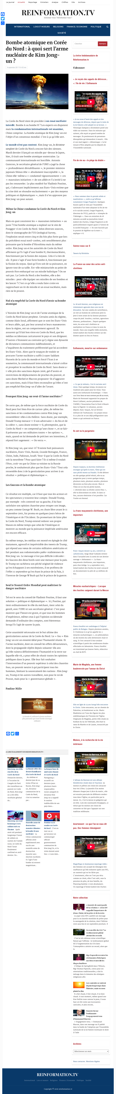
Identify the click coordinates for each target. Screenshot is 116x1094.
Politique (96, 27)
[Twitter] (2, 18)
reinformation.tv (58, 12)
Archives (81, 2)
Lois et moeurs (42, 27)
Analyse (55, 2)
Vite (73, 2)
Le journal (10, 2)
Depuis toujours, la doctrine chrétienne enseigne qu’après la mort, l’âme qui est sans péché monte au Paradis (89, 470)
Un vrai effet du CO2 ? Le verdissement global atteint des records (96, 933)
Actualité (21, 2)
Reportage (32, 2)
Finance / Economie (77, 27)
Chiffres (65, 2)
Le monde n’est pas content (21, 144)
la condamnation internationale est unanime (37, 129)
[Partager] (2, 23)
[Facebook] (2, 14)
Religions (58, 27)
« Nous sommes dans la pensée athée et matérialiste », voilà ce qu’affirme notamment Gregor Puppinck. (89, 199)
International (22, 27)
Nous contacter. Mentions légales (86, 1061)
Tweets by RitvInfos (81, 253)
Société (62, 33)
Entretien (44, 2)
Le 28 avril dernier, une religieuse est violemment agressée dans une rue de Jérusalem (88, 307)
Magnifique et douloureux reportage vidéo (90, 864)
